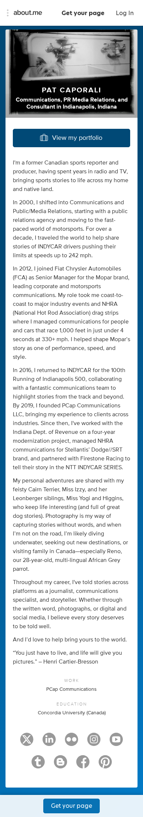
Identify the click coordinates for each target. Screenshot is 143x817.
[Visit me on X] (26, 742)
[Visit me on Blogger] (60, 765)
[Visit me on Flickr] (71, 742)
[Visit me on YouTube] (116, 742)
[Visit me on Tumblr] (38, 765)
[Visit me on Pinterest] (105, 765)
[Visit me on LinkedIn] (49, 742)
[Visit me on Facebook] (82, 765)
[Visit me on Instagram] (93, 742)
